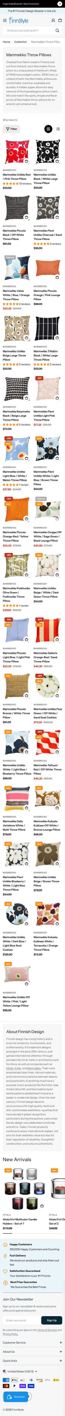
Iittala (9, 1068)
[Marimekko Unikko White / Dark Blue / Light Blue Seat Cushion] (17, 914)
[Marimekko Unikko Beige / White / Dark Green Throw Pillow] (48, 565)
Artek (17, 1068)
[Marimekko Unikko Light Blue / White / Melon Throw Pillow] (17, 449)
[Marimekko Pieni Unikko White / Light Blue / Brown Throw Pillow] (48, 449)
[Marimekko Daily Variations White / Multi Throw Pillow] (17, 798)
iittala (7, 1215)
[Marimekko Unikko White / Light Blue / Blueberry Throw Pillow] (17, 742)
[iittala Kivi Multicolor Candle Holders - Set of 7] (25, 1189)
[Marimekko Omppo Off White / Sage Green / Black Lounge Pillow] (48, 509)
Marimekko (9, 170)
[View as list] (58, 129)
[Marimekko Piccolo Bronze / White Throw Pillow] (17, 686)
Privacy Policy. (10, 1334)
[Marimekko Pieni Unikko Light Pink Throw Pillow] (48, 388)
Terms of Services (47, 1330)
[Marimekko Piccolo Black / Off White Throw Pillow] (17, 207)
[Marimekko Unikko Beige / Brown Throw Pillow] (48, 854)
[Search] (57, 30)
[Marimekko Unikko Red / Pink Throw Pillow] (17, 151)
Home (6, 41)
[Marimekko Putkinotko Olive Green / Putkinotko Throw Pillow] (17, 565)
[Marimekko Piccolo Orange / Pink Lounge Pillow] (48, 268)
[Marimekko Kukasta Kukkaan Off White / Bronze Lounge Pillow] (48, 798)
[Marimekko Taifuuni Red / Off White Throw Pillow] (48, 742)
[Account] (53, 20)
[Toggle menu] (5, 20)
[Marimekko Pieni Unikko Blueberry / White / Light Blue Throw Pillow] (17, 854)
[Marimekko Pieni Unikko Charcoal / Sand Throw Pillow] (48, 207)
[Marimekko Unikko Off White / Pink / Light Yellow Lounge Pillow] (17, 974)
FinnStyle (17, 1409)
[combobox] (32, 30)
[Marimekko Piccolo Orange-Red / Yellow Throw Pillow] (17, 509)
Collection (20, 41)
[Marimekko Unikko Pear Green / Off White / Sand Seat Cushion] (48, 686)
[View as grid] (48, 129)
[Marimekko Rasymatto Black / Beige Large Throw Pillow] (17, 388)
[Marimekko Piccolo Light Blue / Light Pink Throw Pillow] (17, 630)
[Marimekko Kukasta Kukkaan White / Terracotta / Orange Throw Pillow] (48, 914)
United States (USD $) (21, 1371)
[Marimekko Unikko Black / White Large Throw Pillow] (48, 151)
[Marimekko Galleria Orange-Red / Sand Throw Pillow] (48, 630)
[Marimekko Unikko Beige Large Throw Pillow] (17, 328)
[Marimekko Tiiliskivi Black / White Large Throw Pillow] (48, 328)
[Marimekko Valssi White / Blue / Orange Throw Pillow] (17, 268)
